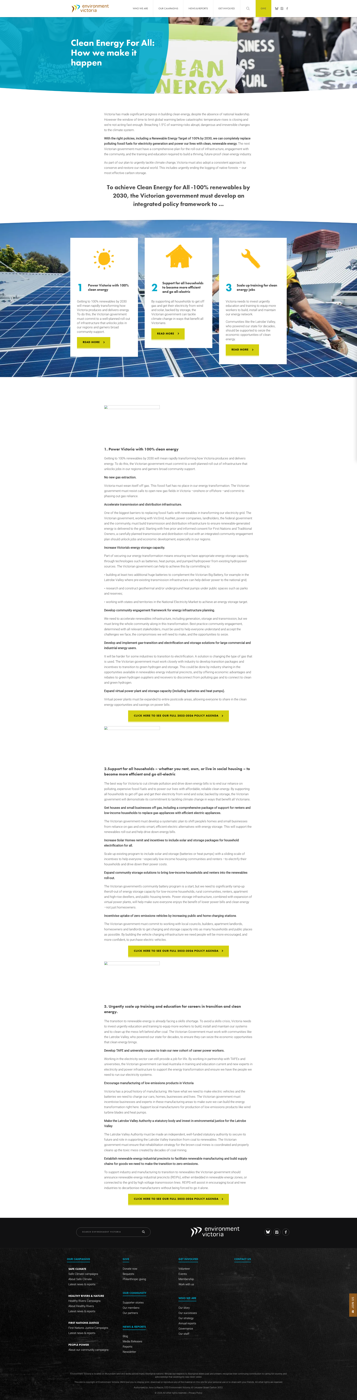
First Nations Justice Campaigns (88, 1328)
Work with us (186, 1284)
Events (182, 1274)
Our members (131, 1307)
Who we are (140, 8)
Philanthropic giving (134, 1279)
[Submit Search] (143, 1231)
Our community (134, 1293)
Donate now (130, 1268)
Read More (91, 342)
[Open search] (248, 8)
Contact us (242, 1259)
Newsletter (129, 1352)
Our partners (130, 1313)
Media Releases (132, 1341)
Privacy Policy (195, 1393)
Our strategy (186, 1318)
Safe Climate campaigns (83, 1274)
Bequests (128, 1274)
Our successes (187, 1313)
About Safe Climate (80, 1279)
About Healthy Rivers (81, 1306)
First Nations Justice (83, 1323)
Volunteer (184, 1268)
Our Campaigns (168, 8)
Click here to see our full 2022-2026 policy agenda (176, 715)
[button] (353, 1305)
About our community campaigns (88, 1349)
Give (263, 8)
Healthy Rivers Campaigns (84, 1301)
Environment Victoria (90, 8)
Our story (184, 1307)
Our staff (183, 1333)
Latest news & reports (81, 1284)
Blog (125, 1336)
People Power (78, 1344)
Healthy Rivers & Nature (86, 1296)
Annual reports (187, 1323)
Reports (127, 1346)
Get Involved (226, 8)
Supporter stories (133, 1302)
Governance (185, 1328)
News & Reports (198, 8)
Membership (186, 1279)
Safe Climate (77, 1269)
